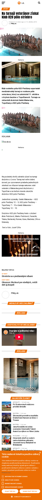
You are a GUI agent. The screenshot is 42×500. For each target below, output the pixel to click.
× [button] (40, 452)
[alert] (21, 475)
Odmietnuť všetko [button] (30, 491)
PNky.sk (13, 23)
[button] (21, 496)
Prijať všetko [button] (10, 491)
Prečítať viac (6, 472)
